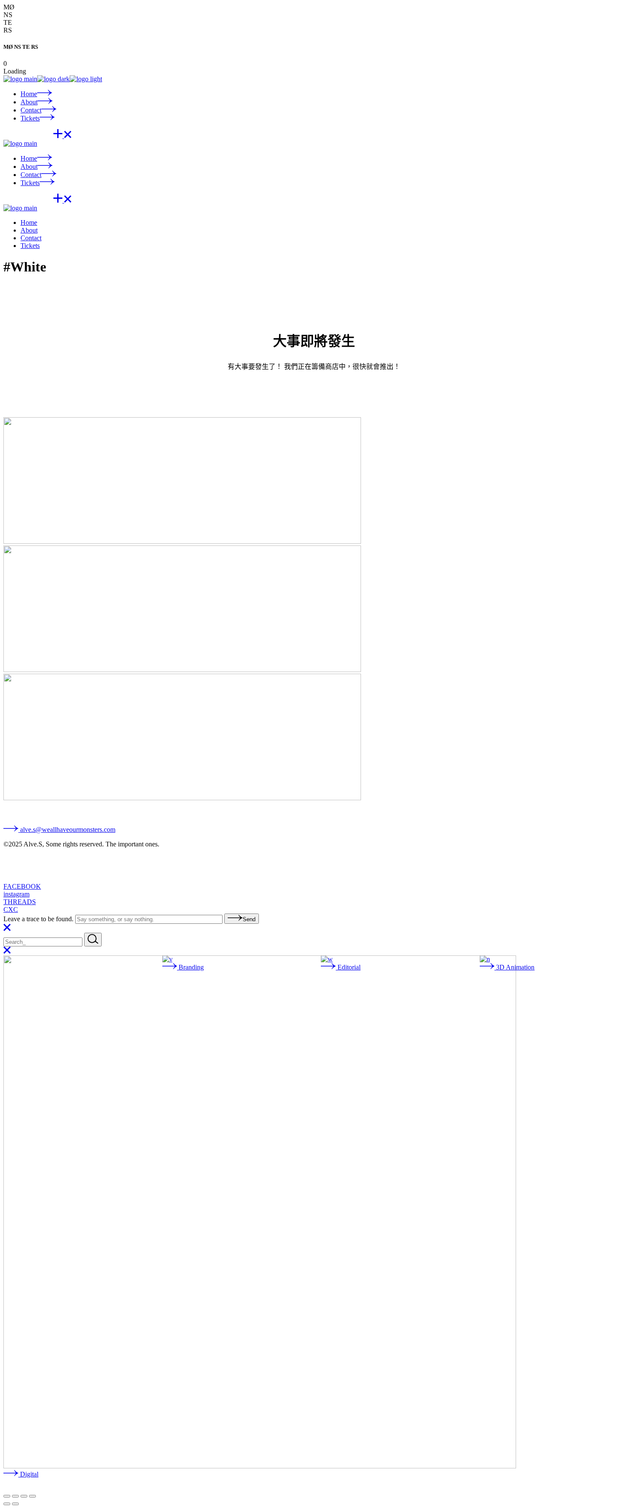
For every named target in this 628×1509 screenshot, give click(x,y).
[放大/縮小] (6, 1496)
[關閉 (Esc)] (32, 1496)
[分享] (24, 1496)
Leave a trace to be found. (39, 918)
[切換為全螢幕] (15, 1496)
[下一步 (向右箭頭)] (15, 1504)
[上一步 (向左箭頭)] (6, 1504)
